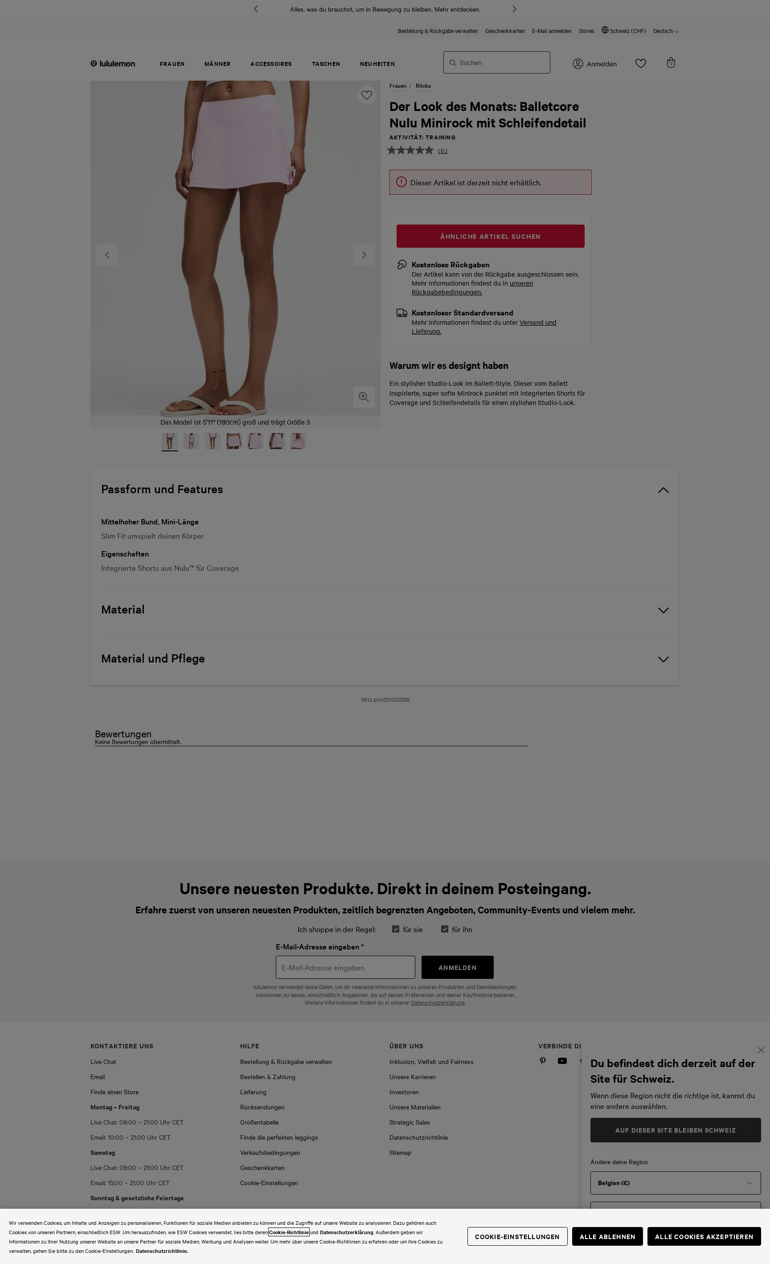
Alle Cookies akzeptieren (704, 1236)
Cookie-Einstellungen (517, 1236)
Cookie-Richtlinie (289, 1231)
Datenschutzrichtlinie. (162, 1250)
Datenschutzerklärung (346, 1231)
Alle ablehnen (608, 1236)
